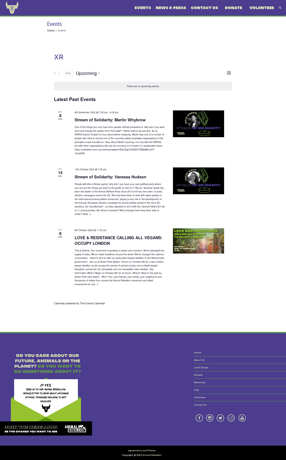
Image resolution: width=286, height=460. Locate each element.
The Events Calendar (92, 303)
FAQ (196, 389)
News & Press (171, 7)
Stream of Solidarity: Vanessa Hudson (110, 177)
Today (68, 73)
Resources (200, 382)
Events (143, 7)
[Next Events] (59, 73)
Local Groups (201, 367)
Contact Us (204, 7)
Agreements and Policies (142, 450)
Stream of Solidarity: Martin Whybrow (110, 119)
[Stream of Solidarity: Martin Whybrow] (198, 123)
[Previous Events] (55, 73)
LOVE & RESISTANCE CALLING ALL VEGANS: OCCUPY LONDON (118, 240)
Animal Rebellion (152, 455)
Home (197, 352)
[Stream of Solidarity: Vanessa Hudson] (198, 180)
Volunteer (261, 7)
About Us (199, 360)
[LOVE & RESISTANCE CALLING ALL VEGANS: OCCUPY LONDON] (198, 241)
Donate (233, 7)
